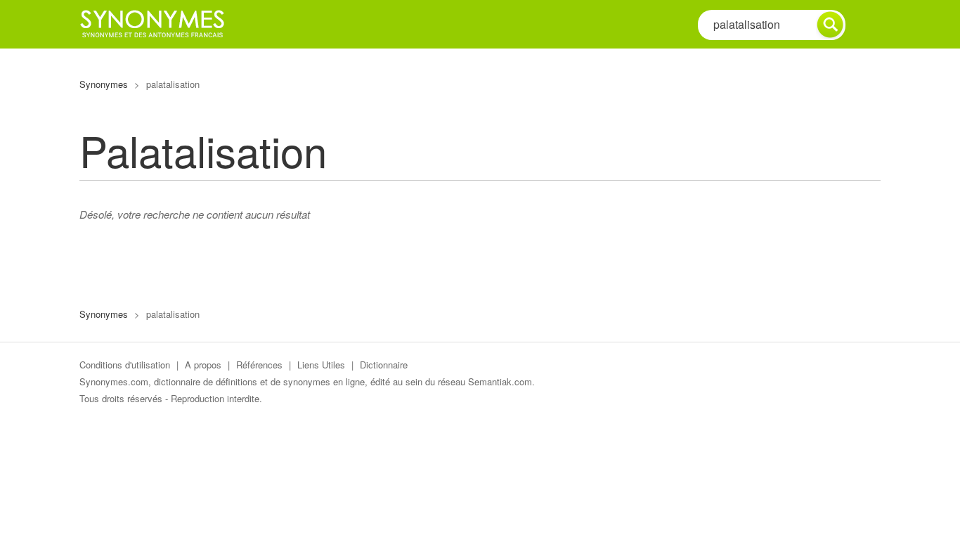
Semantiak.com (500, 381)
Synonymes (103, 84)
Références (259, 364)
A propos (203, 364)
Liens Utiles (321, 364)
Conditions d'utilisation (124, 364)
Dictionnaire (384, 364)
